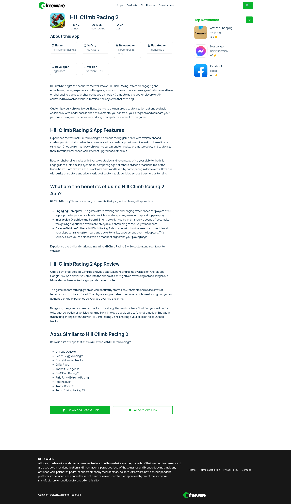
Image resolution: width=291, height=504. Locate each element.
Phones (151, 5)
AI (142, 5)
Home (192, 469)
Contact (246, 469)
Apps (120, 5)
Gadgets (132, 5)
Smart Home (166, 5)
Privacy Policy (230, 469)
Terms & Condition (209, 469)
